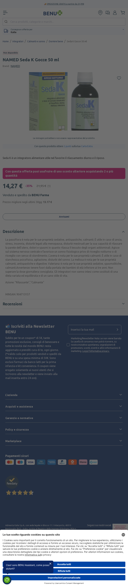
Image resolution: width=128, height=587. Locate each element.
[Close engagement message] (50, 563)
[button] (7, 580)
